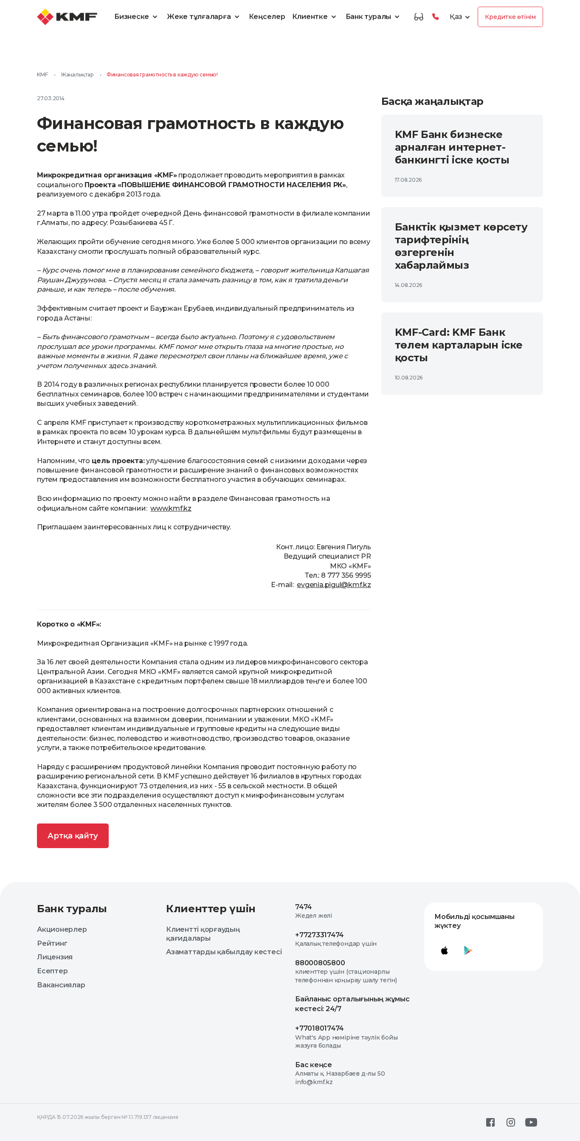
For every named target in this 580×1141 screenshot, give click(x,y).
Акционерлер (62, 929)
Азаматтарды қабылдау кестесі (224, 952)
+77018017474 (319, 1028)
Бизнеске (131, 17)
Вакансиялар (61, 985)
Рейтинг (52, 943)
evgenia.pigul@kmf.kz (334, 585)
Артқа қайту (73, 835)
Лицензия (55, 957)
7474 (303, 907)
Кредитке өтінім (510, 17)
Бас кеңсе (313, 1065)
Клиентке (310, 17)
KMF (42, 74)
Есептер (52, 971)
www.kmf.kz (170, 508)
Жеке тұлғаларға (199, 17)
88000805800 (320, 963)
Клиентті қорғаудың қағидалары (203, 933)
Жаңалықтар (77, 74)
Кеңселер (267, 17)
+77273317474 (319, 935)
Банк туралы (368, 17)
